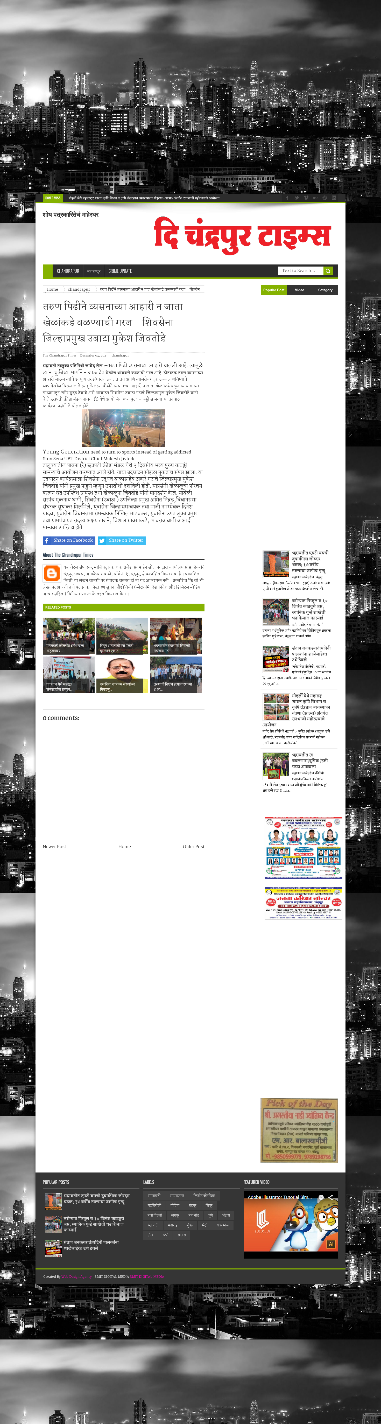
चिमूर (209, 1206)
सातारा (182, 1235)
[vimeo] (305, 197)
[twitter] (296, 197)
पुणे (210, 1215)
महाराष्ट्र (172, 1225)
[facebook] (286, 197)
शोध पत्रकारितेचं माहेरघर (70, 214)
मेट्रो (204, 1225)
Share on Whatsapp (179, 540)
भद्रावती (153, 1225)
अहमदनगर (177, 1196)
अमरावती (154, 1196)
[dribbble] (324, 197)
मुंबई (190, 1225)
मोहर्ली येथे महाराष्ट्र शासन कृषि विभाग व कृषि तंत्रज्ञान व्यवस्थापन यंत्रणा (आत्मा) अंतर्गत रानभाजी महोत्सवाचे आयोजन (296, 711)
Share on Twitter (126, 540)
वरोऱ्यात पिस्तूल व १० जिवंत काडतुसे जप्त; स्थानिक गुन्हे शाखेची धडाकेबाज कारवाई (310, 609)
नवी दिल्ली (155, 1215)
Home (124, 846)
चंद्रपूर (192, 1206)
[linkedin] (333, 197)
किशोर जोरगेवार (204, 1196)
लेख (150, 1235)
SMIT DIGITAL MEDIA (147, 1277)
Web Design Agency (76, 1277)
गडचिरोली (154, 1206)
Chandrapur (68, 271)
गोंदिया (175, 1206)
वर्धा (165, 1235)
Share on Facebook (73, 540)
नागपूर (175, 1215)
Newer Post (54, 846)
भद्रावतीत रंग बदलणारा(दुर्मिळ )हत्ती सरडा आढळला (310, 761)
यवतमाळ (223, 1225)
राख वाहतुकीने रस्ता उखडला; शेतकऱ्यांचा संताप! (99, 198)
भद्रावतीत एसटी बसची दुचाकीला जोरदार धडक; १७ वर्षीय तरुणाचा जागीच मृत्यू (310, 562)
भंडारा (226, 1215)
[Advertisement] (155, 97)
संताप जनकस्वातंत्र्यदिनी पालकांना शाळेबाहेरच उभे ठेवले (311, 654)
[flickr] (314, 197)
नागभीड (194, 1215)
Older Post (193, 846)
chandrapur (120, 356)
